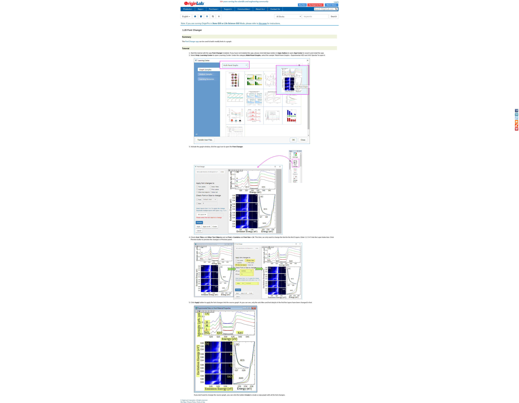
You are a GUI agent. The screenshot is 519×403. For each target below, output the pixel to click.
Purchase (213, 9)
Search (334, 16)
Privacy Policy (191, 402)
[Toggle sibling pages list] (213, 16)
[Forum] (516, 121)
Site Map (183, 402)
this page (263, 23)
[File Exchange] (516, 125)
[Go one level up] (207, 16)
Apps (200, 9)
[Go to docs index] (195, 16)
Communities (243, 9)
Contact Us (275, 9)
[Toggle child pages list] (219, 16)
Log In (336, 2)
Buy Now (302, 5)
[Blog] (516, 118)
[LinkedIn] (516, 114)
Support (227, 9)
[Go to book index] (201, 16)
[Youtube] (516, 129)
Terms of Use (201, 402)
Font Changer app (192, 42)
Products (187, 9)
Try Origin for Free (315, 5)
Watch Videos (332, 5)
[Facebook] (516, 110)
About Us (260, 9)
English (185, 16)
